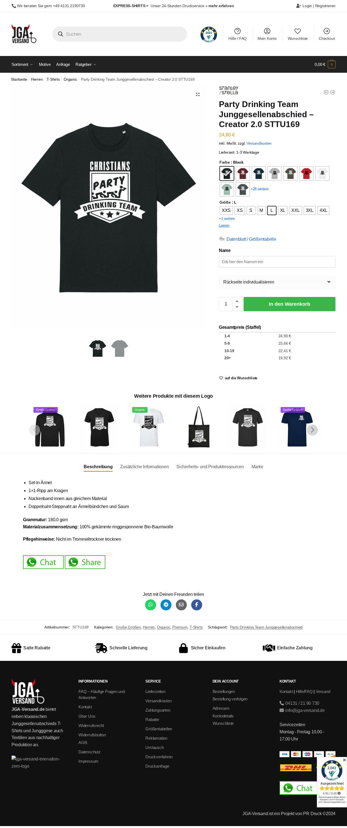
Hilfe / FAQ (237, 38)
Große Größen (128, 627)
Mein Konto (267, 38)
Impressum (88, 761)
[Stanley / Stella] (229, 91)
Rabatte (152, 719)
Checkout (327, 38)
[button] (197, 94)
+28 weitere (260, 189)
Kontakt (85, 706)
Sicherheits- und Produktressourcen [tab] (210, 466)
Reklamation (156, 738)
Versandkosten (259, 143)
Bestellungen (224, 691)
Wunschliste (298, 38)
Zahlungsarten (157, 710)
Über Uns (86, 716)
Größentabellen (158, 728)
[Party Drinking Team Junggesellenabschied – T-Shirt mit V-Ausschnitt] (99, 427)
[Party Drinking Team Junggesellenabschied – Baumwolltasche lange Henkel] (198, 427)
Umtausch (154, 747)
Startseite (19, 79)
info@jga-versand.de (304, 710)
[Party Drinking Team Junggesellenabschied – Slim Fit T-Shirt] (247, 427)
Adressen (221, 708)
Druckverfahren (159, 756)
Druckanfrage (157, 766)
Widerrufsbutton (92, 734)
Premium (180, 627)
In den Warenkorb (289, 304)
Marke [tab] (257, 466)
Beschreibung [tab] (98, 466)
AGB (82, 742)
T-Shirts (53, 79)
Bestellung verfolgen (230, 699)
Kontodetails (223, 716)
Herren (37, 79)
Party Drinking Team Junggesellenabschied (266, 627)
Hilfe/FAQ (304, 691)
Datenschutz (89, 752)
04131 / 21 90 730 (301, 703)
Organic (70, 79)
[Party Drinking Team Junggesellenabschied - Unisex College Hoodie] (332, 92)
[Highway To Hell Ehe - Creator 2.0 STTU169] (326, 92)
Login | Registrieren (318, 6)
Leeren (224, 225)
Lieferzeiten (155, 691)
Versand (323, 691)
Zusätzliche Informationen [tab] (144, 466)
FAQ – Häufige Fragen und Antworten (101, 694)
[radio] (227, 173)
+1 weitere (227, 219)
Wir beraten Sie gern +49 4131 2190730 (51, 6)
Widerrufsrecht (91, 725)
